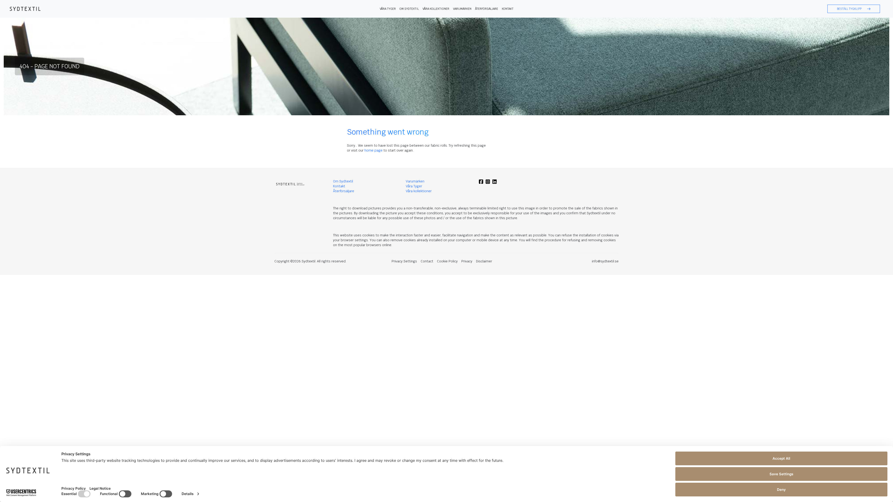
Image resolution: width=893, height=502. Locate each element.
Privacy (466, 261)
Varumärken (462, 9)
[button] (853, 9)
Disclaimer (484, 261)
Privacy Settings (404, 261)
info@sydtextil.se (605, 261)
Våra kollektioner (436, 9)
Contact (427, 261)
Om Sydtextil (409, 9)
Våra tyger (388, 9)
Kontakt (507, 9)
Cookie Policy (447, 261)
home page (373, 150)
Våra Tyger (414, 186)
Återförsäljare (486, 9)
